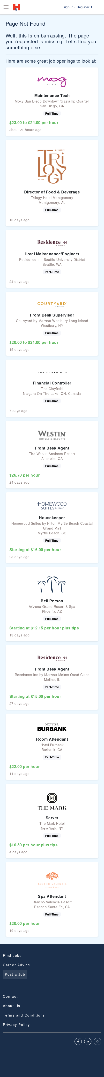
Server (52, 817)
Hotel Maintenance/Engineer (52, 254)
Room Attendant (52, 739)
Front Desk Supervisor (52, 315)
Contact (10, 996)
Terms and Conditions (24, 1015)
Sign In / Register (76, 7)
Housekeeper (52, 517)
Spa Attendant (52, 896)
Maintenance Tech (52, 95)
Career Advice (16, 964)
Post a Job (15, 974)
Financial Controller (52, 383)
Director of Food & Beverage (52, 192)
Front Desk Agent (52, 448)
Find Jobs (12, 955)
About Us (11, 1005)
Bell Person (52, 601)
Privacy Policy (16, 1024)
